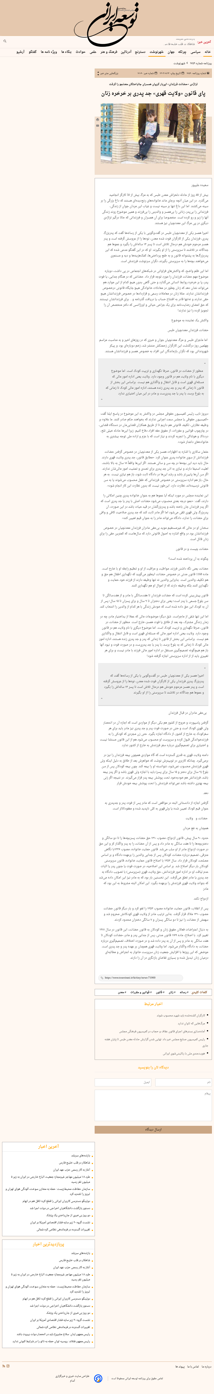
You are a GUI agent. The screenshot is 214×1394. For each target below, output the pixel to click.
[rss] (3, 1366)
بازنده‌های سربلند (80, 1155)
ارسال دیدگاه (153, 1130)
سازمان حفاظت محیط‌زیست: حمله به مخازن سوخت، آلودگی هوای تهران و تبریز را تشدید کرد (47, 1192)
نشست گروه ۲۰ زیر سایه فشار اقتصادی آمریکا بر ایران (60, 1222)
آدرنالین (126, 52)
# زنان (172, 992)
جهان (171, 52)
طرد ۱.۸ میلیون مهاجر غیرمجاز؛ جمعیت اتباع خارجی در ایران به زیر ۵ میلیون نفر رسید (50, 1180)
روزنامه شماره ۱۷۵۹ (200, 63)
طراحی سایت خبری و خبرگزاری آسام (72, 1378)
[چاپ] (97, 120)
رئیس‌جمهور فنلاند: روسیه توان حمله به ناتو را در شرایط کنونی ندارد (51, 1341)
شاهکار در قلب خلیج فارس (179, 42)
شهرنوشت (157, 52)
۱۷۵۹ (196, 73)
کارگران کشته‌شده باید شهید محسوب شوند (181, 1015)
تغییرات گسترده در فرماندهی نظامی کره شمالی (63, 1229)
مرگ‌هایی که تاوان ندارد (191, 1023)
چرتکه (182, 52)
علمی (93, 52)
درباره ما (207, 1366)
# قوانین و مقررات (141, 992)
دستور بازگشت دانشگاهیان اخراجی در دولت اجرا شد (60, 1208)
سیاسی (196, 52)
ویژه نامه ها (49, 52)
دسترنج (140, 52)
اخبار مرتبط (153, 1004)
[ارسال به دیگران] (97, 126)
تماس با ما (193, 1366)
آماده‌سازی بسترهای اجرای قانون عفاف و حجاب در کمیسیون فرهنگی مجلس (162, 1031)
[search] (9, 42)
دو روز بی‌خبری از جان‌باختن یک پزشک (68, 1215)
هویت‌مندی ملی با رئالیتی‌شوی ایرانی (184, 1053)
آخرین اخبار (48, 1147)
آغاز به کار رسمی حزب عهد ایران (71, 1169)
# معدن (122, 992)
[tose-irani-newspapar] (107, 24)
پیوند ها (180, 1366)
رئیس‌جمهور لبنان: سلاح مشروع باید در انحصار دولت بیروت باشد (53, 1334)
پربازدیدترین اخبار (48, 1244)
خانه (208, 52)
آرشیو (20, 52)
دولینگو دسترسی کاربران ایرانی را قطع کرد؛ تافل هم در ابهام (56, 1201)
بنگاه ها (66, 52)
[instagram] (7, 1366)
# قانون (160, 992)
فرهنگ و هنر (109, 52)
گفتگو (33, 52)
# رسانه (184, 992)
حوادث (81, 52)
